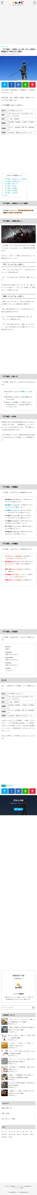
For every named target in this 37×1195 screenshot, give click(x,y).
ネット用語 (29, 1131)
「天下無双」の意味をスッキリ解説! (14, 179)
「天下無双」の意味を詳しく (12, 181)
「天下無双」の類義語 (10, 188)
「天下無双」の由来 (9, 186)
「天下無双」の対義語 (10, 190)
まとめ (5, 195)
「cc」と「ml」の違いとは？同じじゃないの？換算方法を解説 (21, 1052)
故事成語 (26, 1134)
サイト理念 (6, 1186)
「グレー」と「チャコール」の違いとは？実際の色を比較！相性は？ (21, 1060)
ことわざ (5, 1131)
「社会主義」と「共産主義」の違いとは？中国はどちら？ (21, 1068)
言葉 (4, 785)
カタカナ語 (12, 1131)
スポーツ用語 (21, 1131)
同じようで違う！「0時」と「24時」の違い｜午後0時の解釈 (21, 1037)
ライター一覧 (19, 1186)
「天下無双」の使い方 (10, 183)
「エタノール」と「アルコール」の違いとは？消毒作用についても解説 (21, 1021)
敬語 (32, 1134)
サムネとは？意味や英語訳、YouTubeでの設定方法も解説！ (21, 1084)
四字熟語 (10, 785)
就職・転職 (7, 1108)
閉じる (20, 175)
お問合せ (22, 1187)
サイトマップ (15, 1187)
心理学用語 (12, 1134)
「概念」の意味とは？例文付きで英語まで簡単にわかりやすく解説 (21, 1029)
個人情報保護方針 (27, 1186)
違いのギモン (8, 1119)
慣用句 (19, 1134)
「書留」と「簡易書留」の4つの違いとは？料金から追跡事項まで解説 (20, 1076)
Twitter (19, 809)
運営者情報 (12, 1186)
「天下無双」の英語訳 (10, 193)
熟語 (11, 1137)
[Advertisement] (18, 26)
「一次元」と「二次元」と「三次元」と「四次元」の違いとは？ (21, 1044)
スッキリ (18, 1192)
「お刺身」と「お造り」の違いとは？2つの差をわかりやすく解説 (21, 1092)
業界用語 (5, 1137)
